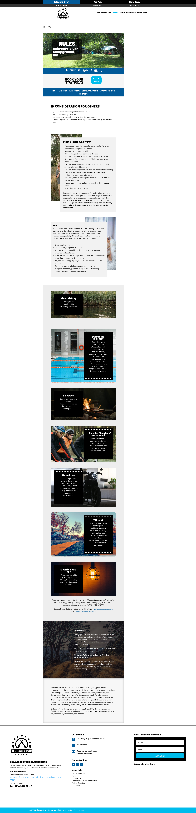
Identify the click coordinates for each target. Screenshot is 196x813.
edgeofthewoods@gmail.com (87, 611)
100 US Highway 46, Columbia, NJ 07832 (92, 738)
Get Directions (98, 71)
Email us (85, 71)
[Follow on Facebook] (73, 764)
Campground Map (104, 13)
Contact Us (83, 94)
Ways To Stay (74, 91)
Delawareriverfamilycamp (87, 751)
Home (54, 91)
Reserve (73, 70)
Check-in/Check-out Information (133, 13)
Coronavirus (76, 778)
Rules (115, 13)
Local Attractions (90, 91)
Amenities (63, 91)
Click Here (96, 80)
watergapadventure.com (103, 609)
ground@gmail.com (84, 753)
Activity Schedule (107, 91)
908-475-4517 (27, 786)
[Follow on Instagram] (77, 764)
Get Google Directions (144, 764)
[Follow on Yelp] (81, 764)
